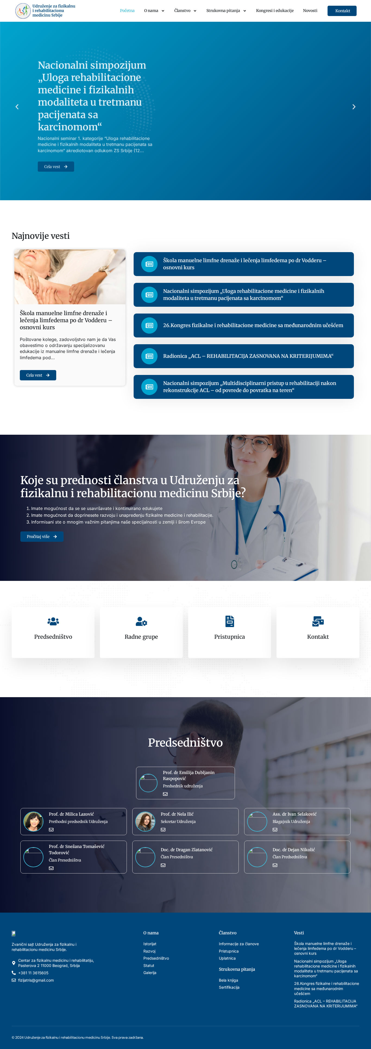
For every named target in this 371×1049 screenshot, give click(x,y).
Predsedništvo (53, 636)
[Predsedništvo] (53, 621)
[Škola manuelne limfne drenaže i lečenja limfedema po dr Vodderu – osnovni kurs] (149, 264)
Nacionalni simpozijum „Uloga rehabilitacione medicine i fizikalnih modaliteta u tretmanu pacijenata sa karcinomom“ (92, 89)
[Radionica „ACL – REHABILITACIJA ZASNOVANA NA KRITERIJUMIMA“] (149, 356)
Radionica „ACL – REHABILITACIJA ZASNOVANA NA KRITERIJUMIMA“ (248, 356)
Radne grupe (141, 636)
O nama (151, 10)
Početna (127, 10)
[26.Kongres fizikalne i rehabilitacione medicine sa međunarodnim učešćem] (149, 325)
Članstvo (182, 10)
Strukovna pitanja (223, 10)
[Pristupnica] (229, 621)
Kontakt (318, 636)
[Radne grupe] (141, 621)
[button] (17, 107)
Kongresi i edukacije (275, 10)
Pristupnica (229, 636)
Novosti (310, 10)
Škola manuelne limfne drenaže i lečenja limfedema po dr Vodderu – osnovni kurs (66, 320)
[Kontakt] (318, 621)
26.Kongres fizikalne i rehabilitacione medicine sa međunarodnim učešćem (253, 325)
